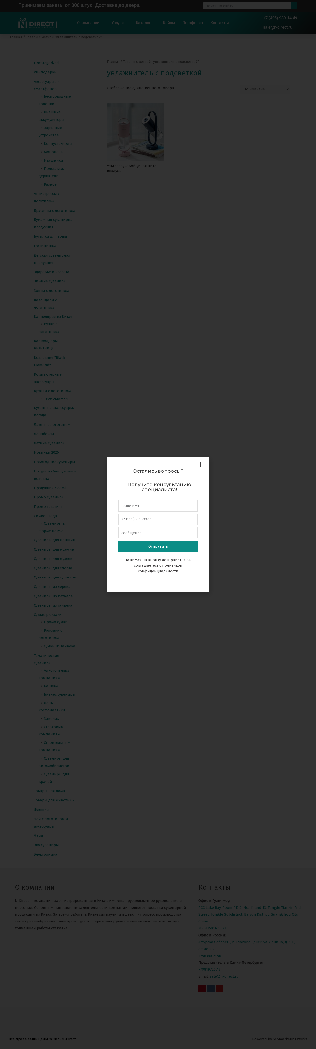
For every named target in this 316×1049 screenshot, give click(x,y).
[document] (158, 524)
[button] (202, 464)
